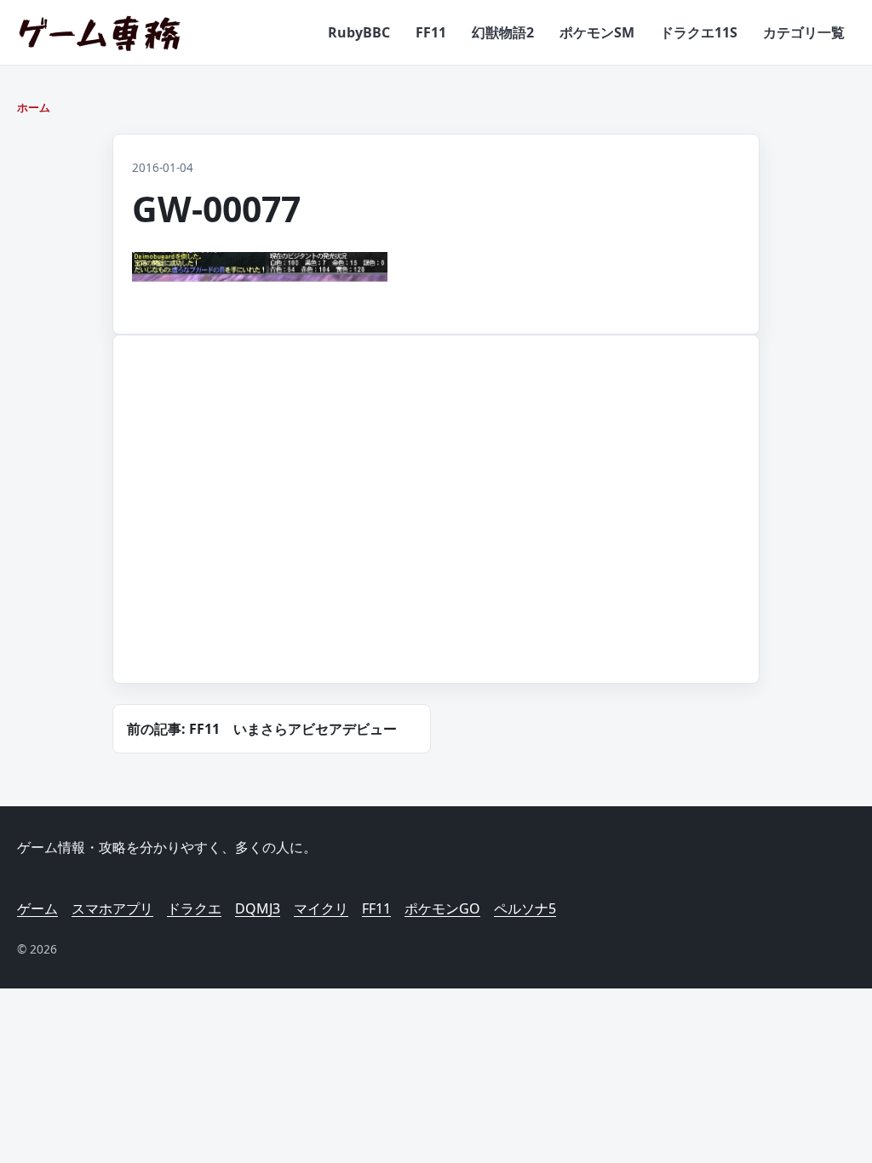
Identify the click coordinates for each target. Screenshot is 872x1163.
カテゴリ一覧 (804, 32)
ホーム (33, 107)
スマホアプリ (112, 908)
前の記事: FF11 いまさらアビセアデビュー (262, 728)
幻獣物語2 (503, 32)
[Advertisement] (270, 529)
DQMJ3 (257, 908)
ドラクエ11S (698, 32)
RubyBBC (359, 32)
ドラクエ (194, 908)
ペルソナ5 (525, 908)
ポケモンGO (442, 908)
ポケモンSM (596, 32)
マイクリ (321, 908)
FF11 (431, 32)
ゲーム (37, 908)
